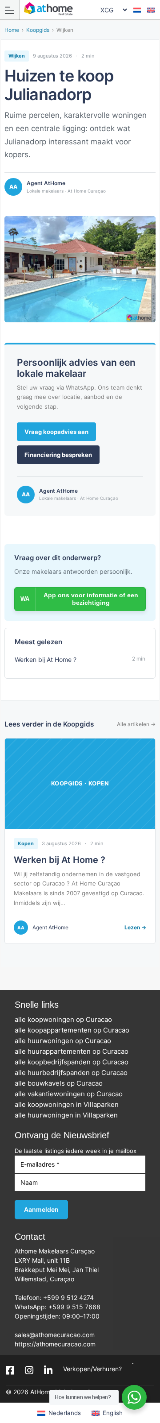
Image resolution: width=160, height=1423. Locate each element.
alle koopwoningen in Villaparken (69, 1104)
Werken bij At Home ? (59, 860)
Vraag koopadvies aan (56, 431)
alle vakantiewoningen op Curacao (71, 1094)
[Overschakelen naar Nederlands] (137, 10)
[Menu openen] (10, 10)
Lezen (135, 927)
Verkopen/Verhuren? (92, 1369)
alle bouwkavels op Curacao (61, 1083)
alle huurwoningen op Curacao (65, 1040)
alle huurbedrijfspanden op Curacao (74, 1072)
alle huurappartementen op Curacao (74, 1051)
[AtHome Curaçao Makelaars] (82, 9)
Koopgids (37, 30)
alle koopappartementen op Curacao (75, 1030)
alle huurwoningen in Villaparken (69, 1115)
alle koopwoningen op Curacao (66, 1019)
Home (11, 30)
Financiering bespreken (58, 454)
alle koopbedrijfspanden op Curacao (74, 1062)
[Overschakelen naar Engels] (150, 10)
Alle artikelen (136, 724)
